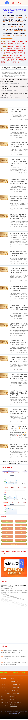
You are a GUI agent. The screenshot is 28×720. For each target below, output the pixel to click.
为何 (21, 525)
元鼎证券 (12, 678)
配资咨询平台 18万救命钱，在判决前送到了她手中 (13, 606)
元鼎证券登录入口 (5, 684)
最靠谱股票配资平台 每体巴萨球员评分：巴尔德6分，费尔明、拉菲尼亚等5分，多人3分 (19, 359)
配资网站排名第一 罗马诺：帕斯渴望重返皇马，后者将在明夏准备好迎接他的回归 (19, 326)
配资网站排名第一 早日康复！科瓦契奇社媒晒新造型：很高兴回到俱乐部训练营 (19, 253)
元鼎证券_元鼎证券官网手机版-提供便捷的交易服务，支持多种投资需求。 (14, 705)
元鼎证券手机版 (15, 687)
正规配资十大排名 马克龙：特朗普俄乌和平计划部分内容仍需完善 (13, 616)
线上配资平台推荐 (14, 672)
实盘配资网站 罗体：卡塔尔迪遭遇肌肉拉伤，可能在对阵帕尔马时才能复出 (19, 393)
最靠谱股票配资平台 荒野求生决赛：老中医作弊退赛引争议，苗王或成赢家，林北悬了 (19, 181)
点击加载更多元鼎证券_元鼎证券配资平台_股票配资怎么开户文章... (14, 464)
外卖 (7, 532)
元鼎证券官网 (4, 681)
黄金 (21, 536)
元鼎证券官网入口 (5, 687)
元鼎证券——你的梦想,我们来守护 (9, 696)
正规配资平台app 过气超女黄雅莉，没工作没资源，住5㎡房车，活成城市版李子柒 (19, 144)
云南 (7, 521)
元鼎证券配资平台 (14, 681)
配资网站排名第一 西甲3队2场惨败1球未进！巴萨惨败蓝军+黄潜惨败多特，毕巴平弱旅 (19, 235)
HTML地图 (16, 713)
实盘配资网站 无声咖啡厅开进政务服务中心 (12, 596)
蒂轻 (7, 528)
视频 (7, 536)
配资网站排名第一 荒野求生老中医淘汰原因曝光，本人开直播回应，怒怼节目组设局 (19, 128)
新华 (7, 525)
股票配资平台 (15, 690)
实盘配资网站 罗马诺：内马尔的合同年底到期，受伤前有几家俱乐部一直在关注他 (19, 411)
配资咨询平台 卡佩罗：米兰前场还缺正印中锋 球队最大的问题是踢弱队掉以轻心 (19, 198)
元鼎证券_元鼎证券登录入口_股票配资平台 (11, 702)
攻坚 (21, 521)
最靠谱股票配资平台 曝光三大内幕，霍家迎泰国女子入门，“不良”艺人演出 (13, 94)
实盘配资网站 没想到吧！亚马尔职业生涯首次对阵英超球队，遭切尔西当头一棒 (19, 217)
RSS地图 (12, 713)
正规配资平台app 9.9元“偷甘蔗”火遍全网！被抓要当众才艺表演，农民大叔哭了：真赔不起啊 (19, 162)
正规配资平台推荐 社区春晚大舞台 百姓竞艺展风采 (19, 110)
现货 (7, 540)
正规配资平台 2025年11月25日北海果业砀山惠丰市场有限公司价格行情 (14, 87)
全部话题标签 (14, 544)
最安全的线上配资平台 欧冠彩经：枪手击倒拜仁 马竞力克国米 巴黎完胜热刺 (19, 288)
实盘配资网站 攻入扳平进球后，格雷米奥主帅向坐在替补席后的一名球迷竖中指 (18, 270)
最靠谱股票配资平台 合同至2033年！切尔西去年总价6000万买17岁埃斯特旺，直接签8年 (19, 308)
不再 (21, 532)
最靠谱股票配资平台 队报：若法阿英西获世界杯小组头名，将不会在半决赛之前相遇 (19, 342)
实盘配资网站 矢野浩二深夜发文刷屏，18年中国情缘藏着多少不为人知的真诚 (13, 80)
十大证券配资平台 (5, 690)
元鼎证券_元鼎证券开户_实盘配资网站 (10, 693)
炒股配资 (23, 672)
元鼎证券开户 (20, 678)
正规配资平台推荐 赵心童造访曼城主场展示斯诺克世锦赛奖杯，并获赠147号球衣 (19, 376)
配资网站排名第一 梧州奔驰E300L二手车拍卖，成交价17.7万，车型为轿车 (13, 585)
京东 (21, 528)
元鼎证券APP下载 (16, 684)
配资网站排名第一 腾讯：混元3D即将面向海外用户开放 (14, 627)
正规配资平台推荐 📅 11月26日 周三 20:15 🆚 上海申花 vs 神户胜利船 (18, 428)
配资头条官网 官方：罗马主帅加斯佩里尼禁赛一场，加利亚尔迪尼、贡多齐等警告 (19, 446)
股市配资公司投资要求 (4, 673)
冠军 (21, 540)
